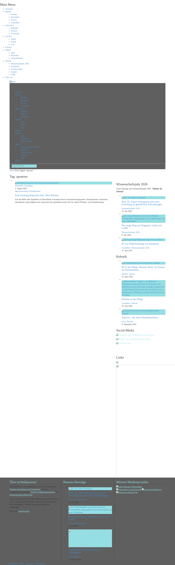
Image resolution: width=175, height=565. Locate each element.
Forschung (15, 34)
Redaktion (13, 564)
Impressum (30, 564)
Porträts (14, 14)
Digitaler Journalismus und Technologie (25, 489)
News (124, 322)
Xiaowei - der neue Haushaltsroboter (140, 317)
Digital (8, 50)
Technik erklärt (17, 69)
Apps (13, 53)
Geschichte (15, 66)
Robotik (14, 31)
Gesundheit (15, 23)
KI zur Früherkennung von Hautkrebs (140, 243)
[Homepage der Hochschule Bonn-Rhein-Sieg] (117, 362)
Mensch (8, 12)
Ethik (13, 75)
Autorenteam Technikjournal (29, 191)
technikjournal (23, 511)
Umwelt (8, 36)
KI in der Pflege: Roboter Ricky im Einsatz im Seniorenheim (143, 268)
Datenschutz (40, 564)
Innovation (9, 25)
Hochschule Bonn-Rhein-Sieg (21, 495)
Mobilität (14, 28)
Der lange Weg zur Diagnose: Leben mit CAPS (142, 226)
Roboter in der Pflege (132, 299)
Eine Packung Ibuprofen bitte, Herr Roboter (37, 195)
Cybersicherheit (17, 58)
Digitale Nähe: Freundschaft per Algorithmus (84, 551)
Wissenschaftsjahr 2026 (20, 64)
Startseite (9, 9)
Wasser (13, 42)
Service (14, 20)
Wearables (15, 55)
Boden (13, 39)
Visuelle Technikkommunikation (42, 492)
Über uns (8, 77)
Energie (8, 47)
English (14, 72)
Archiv (21, 564)
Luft (12, 45)
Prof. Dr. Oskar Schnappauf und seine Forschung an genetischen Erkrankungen (142, 203)
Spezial (8, 61)
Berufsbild (15, 17)
